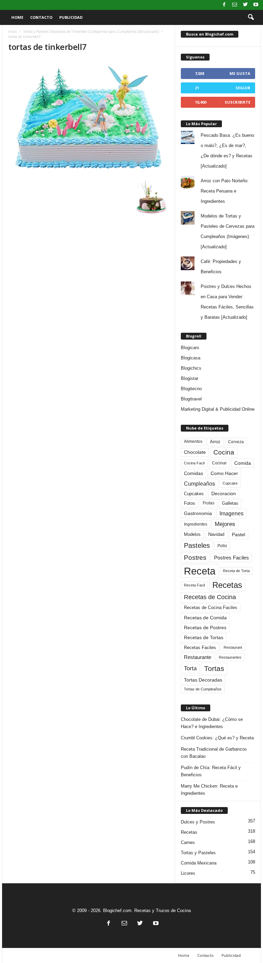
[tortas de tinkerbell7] (88, 117)
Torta (190, 668)
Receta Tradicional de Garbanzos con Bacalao (214, 753)
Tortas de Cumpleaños (203, 689)
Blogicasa (190, 357)
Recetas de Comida (205, 617)
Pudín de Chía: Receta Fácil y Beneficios (211, 771)
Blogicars (190, 347)
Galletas (230, 503)
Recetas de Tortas (203, 637)
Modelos (192, 534)
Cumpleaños (199, 483)
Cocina (223, 452)
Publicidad (71, 17)
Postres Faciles (231, 557)
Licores (188, 873)
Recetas (227, 585)
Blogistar (189, 378)
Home (17, 17)
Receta (199, 571)
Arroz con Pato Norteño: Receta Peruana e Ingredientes (225, 191)
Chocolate (195, 452)
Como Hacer (224, 473)
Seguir (243, 87)
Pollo (222, 545)
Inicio (12, 31)
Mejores (225, 524)
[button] (250, 17)
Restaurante (197, 657)
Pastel (238, 534)
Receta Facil (194, 585)
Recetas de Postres (205, 627)
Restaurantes (230, 657)
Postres (195, 557)
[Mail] (234, 5)
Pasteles (197, 545)
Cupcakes (194, 493)
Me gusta (239, 73)
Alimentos (193, 441)
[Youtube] (256, 5)
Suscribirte (237, 102)
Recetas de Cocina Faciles (210, 607)
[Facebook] (224, 5)
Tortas (214, 668)
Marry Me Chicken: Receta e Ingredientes (209, 789)
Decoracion (223, 493)
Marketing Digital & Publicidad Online (217, 409)
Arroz (215, 441)
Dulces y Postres (198, 822)
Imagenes (231, 513)
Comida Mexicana (198, 863)
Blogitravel (191, 398)
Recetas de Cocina (210, 597)
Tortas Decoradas (203, 680)
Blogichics (191, 368)
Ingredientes (195, 524)
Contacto (41, 17)
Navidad (216, 534)
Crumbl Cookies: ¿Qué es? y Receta (217, 737)
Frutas (208, 503)
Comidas (193, 473)
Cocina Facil (194, 463)
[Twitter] (245, 5)
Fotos (189, 503)
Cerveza (236, 441)
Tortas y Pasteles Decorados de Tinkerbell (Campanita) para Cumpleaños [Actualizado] (91, 31)
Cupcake (230, 483)
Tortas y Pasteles (198, 852)
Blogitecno (191, 388)
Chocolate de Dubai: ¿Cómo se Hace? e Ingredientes (212, 723)
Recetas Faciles (200, 647)
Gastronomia (198, 513)
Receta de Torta (236, 571)
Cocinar (219, 463)
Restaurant (233, 647)
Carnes (188, 842)
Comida (242, 463)
